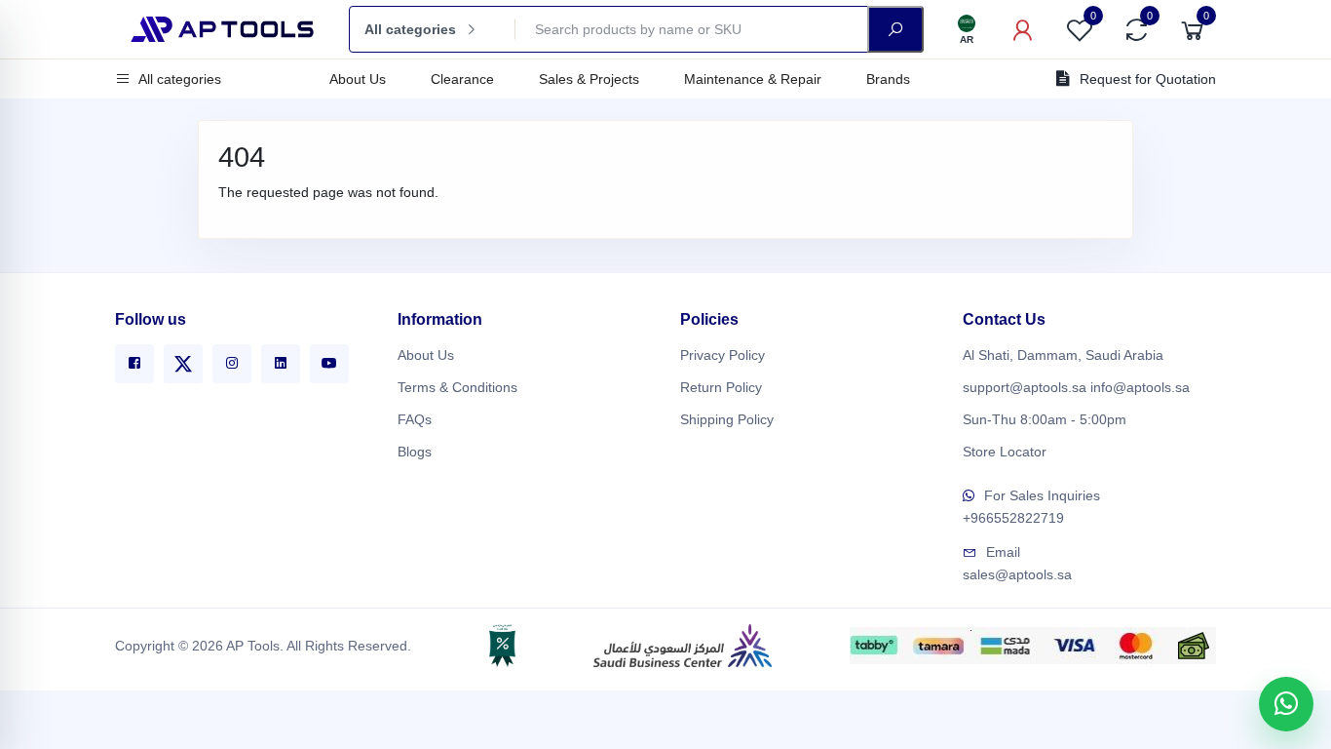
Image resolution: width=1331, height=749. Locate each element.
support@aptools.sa (1024, 387)
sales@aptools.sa (1017, 574)
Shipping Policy (727, 419)
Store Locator (1004, 451)
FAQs (415, 419)
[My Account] (1023, 29)
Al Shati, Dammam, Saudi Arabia (1063, 355)
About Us (357, 79)
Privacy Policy (722, 355)
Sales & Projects (589, 79)
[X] (183, 363)
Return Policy (721, 387)
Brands (888, 79)
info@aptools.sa (1140, 387)
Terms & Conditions (457, 387)
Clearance (462, 79)
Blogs (415, 451)
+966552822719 (1013, 518)
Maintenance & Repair (752, 79)
